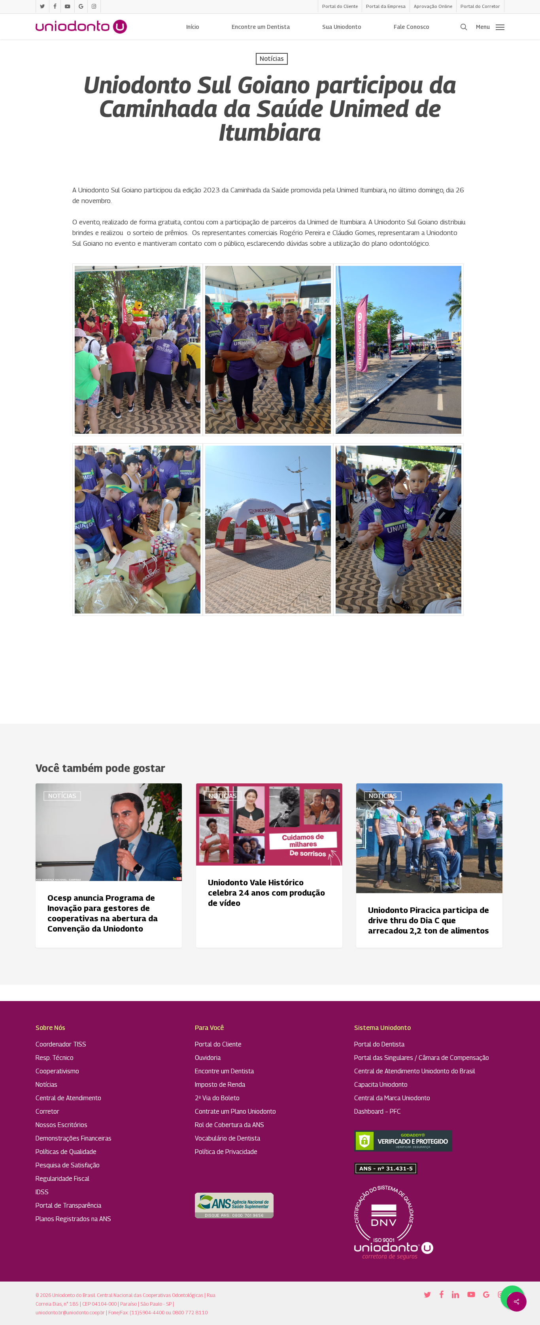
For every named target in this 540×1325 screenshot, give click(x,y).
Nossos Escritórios (61, 1125)
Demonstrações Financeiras (73, 1138)
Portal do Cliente (218, 1044)
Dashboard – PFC (377, 1111)
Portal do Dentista (379, 1044)
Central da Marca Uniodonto (392, 1098)
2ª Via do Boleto (217, 1098)
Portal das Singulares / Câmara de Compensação (421, 1058)
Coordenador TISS (61, 1044)
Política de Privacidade (226, 1152)
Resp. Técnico (55, 1058)
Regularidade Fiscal (62, 1178)
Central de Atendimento (68, 1098)
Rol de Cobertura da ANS (229, 1125)
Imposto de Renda (220, 1084)
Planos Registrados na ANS (73, 1219)
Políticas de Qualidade (66, 1152)
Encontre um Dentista (224, 1071)
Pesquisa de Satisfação (68, 1165)
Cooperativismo (57, 1071)
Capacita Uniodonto (381, 1084)
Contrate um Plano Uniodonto (235, 1111)
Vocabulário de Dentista (227, 1138)
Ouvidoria (208, 1058)
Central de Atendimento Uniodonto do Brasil (414, 1071)
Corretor (47, 1111)
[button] (490, 27)
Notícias (272, 58)
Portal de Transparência (68, 1205)
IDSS (42, 1192)
